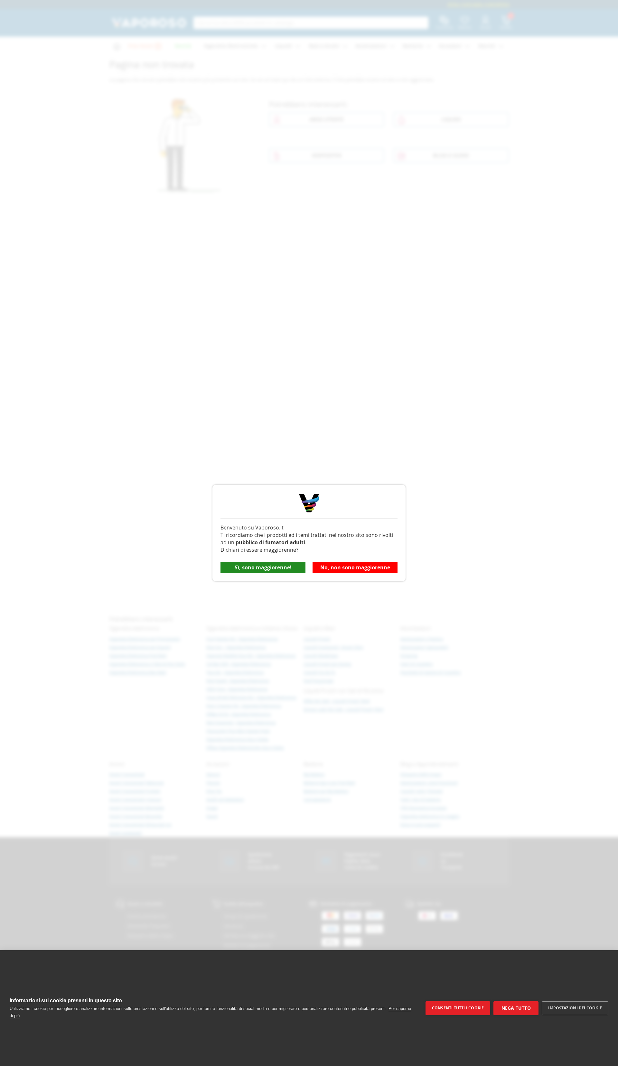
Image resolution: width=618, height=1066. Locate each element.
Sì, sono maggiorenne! (263, 567)
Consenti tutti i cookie (458, 1008)
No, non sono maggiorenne (355, 567)
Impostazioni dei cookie (575, 1008)
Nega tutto (516, 1008)
